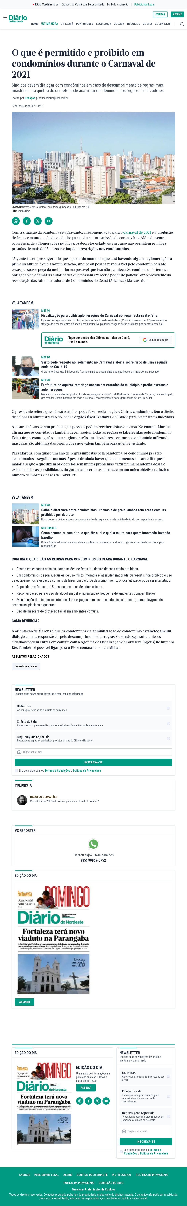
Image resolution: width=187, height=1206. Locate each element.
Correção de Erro (111, 1183)
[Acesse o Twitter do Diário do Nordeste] (97, 1101)
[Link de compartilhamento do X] (38, 221)
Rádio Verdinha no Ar (47, 4)
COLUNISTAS (163, 24)
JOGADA (119, 24)
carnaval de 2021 (137, 232)
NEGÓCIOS (133, 24)
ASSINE (177, 14)
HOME (34, 24)
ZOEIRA (147, 24)
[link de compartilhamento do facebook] (27, 221)
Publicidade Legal (144, 4)
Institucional (121, 1175)
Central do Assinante (92, 1175)
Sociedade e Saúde (26, 666)
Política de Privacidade (87, 770)
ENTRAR (160, 14)
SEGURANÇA (103, 24)
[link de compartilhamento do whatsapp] (16, 221)
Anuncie (24, 1175)
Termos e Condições (57, 770)
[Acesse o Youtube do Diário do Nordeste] (106, 1101)
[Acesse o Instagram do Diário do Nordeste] (79, 1101)
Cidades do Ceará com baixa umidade (83, 4)
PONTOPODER (84, 24)
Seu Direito (48, 528)
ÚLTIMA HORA (49, 23)
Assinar (24, 1002)
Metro (45, 310)
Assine (67, 1175)
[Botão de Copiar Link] (48, 221)
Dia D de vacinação (117, 4)
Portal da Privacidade (79, 1183)
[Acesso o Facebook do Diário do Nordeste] (88, 1101)
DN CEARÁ (67, 24)
